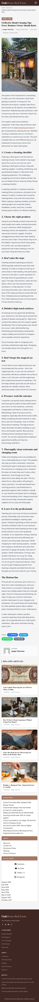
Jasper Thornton (8, 29)
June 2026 (5, 887)
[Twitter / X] (5, 924)
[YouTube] (8, 924)
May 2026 (5, 890)
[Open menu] (35, 2)
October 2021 (7, 900)
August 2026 (6, 882)
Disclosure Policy (9, 848)
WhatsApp (8, 639)
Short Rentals (6, 944)
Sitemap (6, 851)
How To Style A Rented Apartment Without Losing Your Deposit (17, 721)
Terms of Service (9, 853)
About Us (6, 843)
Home (3, 8)
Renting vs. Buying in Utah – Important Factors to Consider (18, 786)
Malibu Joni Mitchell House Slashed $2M (18, 813)
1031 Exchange (6, 940)
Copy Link (20, 639)
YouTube (21, 868)
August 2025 (6, 897)
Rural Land (9, 8)
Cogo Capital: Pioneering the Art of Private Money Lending (17, 688)
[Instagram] (11, 924)
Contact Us (7, 846)
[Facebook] (2, 924)
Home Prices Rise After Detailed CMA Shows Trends (17, 979)
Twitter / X (21, 873)
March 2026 (6, 895)
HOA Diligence (6, 937)
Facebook (14, 635)
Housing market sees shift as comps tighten (15, 991)
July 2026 (5, 884)
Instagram (21, 877)
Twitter (24, 635)
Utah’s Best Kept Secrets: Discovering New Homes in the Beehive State (17, 753)
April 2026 (5, 892)
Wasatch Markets (7, 934)
